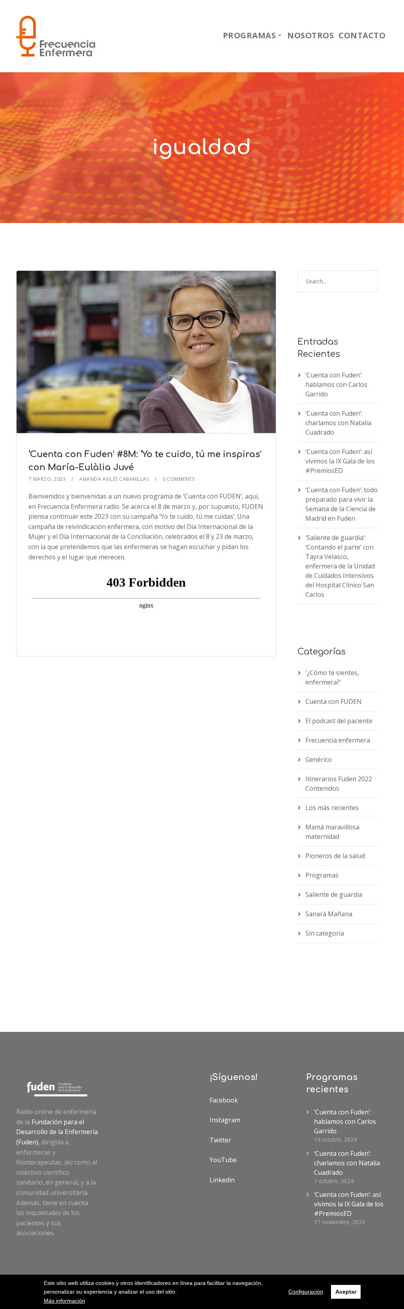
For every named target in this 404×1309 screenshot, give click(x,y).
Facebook (223, 1100)
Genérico (318, 759)
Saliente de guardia (333, 894)
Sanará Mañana (328, 914)
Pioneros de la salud (335, 855)
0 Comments (179, 479)
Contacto (362, 35)
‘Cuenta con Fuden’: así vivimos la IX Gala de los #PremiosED (340, 461)
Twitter (220, 1140)
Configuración (305, 1291)
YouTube (223, 1159)
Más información (64, 1301)
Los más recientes (332, 807)
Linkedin (222, 1180)
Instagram (224, 1120)
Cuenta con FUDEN (333, 701)
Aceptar (345, 1291)
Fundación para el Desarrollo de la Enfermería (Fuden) (57, 1132)
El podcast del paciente (338, 720)
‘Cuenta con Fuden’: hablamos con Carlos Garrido (336, 384)
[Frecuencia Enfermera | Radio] (55, 36)
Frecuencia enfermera (337, 740)
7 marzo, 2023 (47, 479)
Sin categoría (324, 933)
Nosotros (310, 35)
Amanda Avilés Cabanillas (114, 479)
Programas (249, 35)
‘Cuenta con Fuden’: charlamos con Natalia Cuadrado (338, 423)
